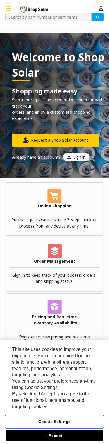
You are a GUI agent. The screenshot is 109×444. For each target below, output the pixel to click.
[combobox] (46, 17)
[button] (101, 9)
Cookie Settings (54, 421)
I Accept (54, 435)
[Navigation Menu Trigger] (8, 8)
